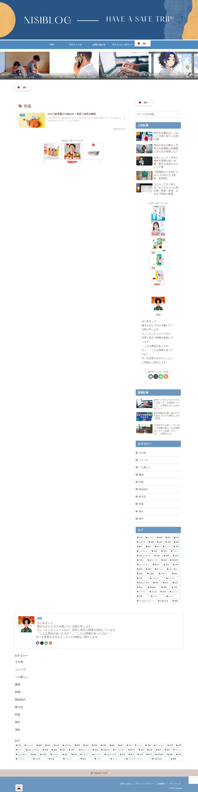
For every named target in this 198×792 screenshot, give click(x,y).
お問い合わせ (125, 784)
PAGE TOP (100, 773)
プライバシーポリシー (144, 784)
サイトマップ (175, 784)
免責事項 (161, 784)
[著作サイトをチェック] (150, 376)
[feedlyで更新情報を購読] (160, 376)
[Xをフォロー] (155, 376)
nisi (158, 314)
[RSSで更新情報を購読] (166, 376)
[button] (178, 114)
